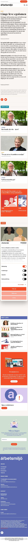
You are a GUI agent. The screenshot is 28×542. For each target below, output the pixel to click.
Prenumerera (23, 1)
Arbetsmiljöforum (4, 528)
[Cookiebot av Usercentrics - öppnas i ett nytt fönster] (20, 243)
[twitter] (5, 99)
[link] (2, 532)
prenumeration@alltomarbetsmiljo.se (8, 513)
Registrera (14, 444)
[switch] (24, 271)
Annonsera (3, 468)
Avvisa (14, 297)
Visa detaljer (21, 284)
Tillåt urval (14, 293)
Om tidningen (3, 466)
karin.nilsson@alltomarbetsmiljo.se (8, 481)
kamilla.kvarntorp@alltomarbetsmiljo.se (9, 487)
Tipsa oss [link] (3, 472)
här (3, 450)
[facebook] (2, 99)
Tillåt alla (14, 288)
